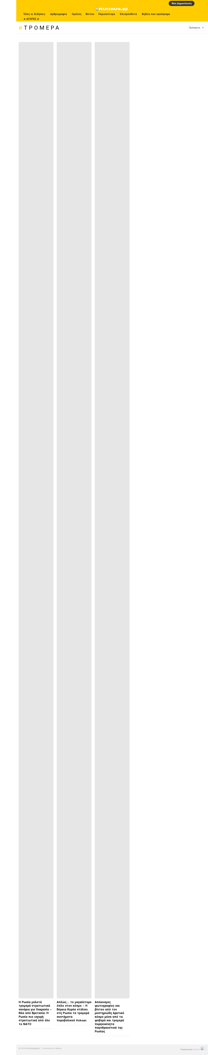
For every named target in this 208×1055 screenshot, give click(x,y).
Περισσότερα (106, 14)
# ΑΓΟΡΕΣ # (31, 18)
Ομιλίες (77, 14)
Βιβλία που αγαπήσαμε (156, 14)
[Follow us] (203, 17)
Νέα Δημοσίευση (182, 3)
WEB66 (196, 1049)
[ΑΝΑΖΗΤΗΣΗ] (204, 3)
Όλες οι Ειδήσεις (34, 14)
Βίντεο (90, 14)
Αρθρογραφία (58, 14)
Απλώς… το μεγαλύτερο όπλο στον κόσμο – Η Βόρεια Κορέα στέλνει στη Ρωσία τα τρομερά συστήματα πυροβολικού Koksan (74, 1011)
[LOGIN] (198, 3)
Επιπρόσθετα (128, 14)
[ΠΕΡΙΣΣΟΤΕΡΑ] (50, 1031)
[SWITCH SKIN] (196, 17)
